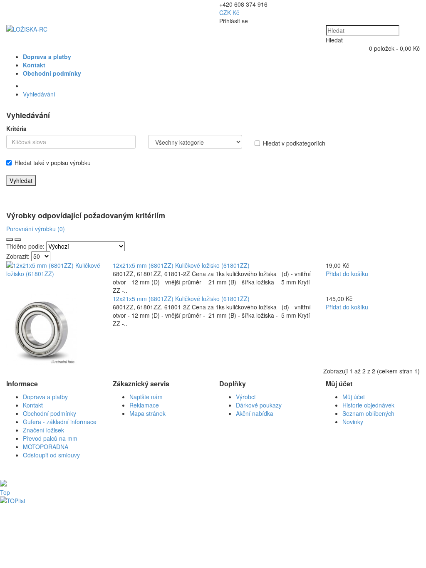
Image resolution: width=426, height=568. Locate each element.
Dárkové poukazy (259, 405)
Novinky (352, 421)
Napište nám (146, 397)
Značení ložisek (43, 430)
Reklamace (144, 405)
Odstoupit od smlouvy (51, 455)
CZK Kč (229, 12)
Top (5, 492)
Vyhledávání (39, 94)
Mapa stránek (147, 413)
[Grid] (18, 239)
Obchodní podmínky (49, 413)
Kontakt (33, 405)
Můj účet (353, 397)
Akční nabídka (254, 413)
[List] (9, 239)
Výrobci (245, 397)
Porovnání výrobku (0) (35, 229)
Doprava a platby (45, 397)
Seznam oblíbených (368, 413)
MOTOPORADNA (45, 446)
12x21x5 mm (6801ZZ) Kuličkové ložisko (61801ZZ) (181, 265)
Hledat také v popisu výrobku (53, 162)
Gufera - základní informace (60, 421)
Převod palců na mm (50, 438)
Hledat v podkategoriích (294, 143)
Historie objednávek (368, 405)
